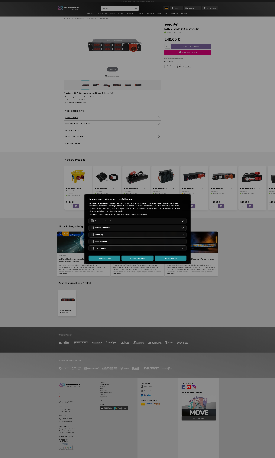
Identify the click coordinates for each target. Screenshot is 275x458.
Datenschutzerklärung (139, 214)
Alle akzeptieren (170, 258)
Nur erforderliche (104, 258)
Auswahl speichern (137, 258)
